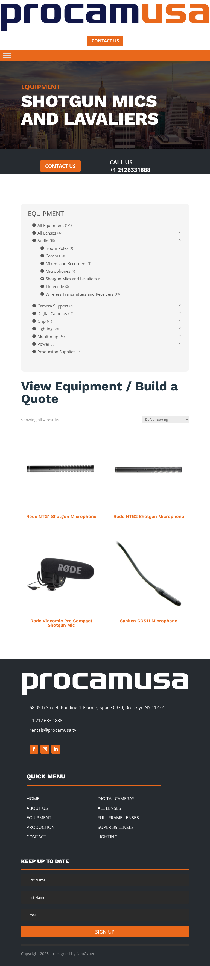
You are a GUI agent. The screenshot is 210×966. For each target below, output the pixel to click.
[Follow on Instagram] (44, 749)
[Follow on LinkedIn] (55, 749)
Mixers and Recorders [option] (68, 263)
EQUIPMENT (39, 818)
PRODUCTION (41, 827)
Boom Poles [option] (59, 248)
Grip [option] (44, 321)
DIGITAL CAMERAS (116, 799)
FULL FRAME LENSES (118, 818)
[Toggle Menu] (7, 55)
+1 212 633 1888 (46, 721)
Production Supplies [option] (59, 351)
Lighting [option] (47, 328)
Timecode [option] (57, 286)
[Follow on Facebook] (34, 749)
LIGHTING (108, 837)
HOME (33, 799)
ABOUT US (37, 808)
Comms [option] (55, 256)
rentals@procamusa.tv (53, 730)
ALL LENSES (109, 808)
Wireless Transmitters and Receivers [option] (82, 294)
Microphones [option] (60, 271)
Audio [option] (45, 240)
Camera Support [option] (55, 306)
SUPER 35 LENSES (116, 827)
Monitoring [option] (50, 336)
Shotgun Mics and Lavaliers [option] (73, 278)
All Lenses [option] (49, 233)
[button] (107, 232)
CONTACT (36, 837)
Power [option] (45, 344)
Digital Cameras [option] (54, 313)
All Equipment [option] (54, 225)
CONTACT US (105, 41)
